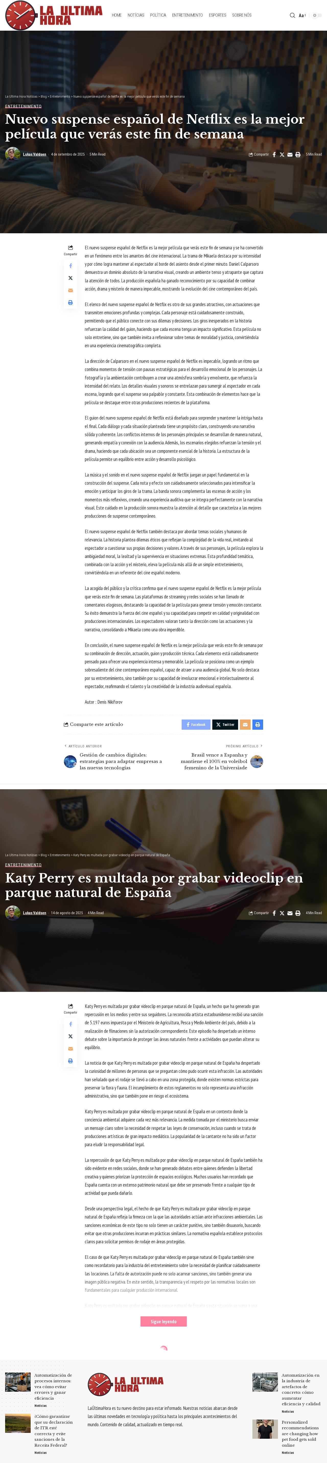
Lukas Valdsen (34, 154)
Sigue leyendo (164, 1321)
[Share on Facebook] (274, 154)
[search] (292, 15)
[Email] (290, 154)
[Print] (297, 154)
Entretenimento (23, 106)
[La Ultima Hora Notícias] (54, 15)
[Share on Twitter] (282, 154)
